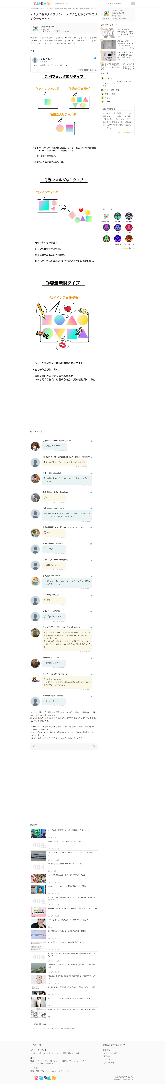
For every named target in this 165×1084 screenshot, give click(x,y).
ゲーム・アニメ (80, 1061)
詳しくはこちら (124, 132)
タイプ (44, 1028)
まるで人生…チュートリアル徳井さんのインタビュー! (66, 841)
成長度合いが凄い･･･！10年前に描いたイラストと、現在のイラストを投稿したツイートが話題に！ (125, 45)
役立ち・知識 (52, 837)
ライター (107, 1059)
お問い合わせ (108, 1062)
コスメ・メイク (109, 83)
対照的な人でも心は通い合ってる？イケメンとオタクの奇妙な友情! (71, 1009)
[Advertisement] (64, 411)
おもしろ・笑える (53, 848)
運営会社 (107, 1056)
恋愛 (118, 37)
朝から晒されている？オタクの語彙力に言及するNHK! (67, 931)
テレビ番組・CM (112, 90)
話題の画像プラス (48, 26)
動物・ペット (51, 1063)
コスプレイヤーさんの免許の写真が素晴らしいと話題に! (67, 886)
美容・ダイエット (124, 82)
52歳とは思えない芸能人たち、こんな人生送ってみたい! (68, 920)
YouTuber (39, 1061)
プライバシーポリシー (112, 1053)
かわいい (50, 1005)
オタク (37, 1028)
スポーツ (49, 1053)
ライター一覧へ (126, 248)
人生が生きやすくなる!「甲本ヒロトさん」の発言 (65, 864)
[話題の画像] (41, 3)
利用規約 (107, 1050)
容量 (73, 1028)
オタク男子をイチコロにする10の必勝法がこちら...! (66, 942)
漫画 (32, 1061)
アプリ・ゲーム (122, 60)
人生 (61, 1028)
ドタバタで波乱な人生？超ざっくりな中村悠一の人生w (67, 875)
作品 (67, 1028)
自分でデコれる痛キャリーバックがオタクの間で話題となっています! (72, 908)
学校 (49, 1017)
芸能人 (50, 927)
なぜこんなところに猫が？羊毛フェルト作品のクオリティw (69, 998)
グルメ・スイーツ (37, 1063)
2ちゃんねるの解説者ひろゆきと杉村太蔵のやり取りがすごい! (69, 830)
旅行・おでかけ (51, 1061)
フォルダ (53, 1028)
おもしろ (108, 98)
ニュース (120, 48)
